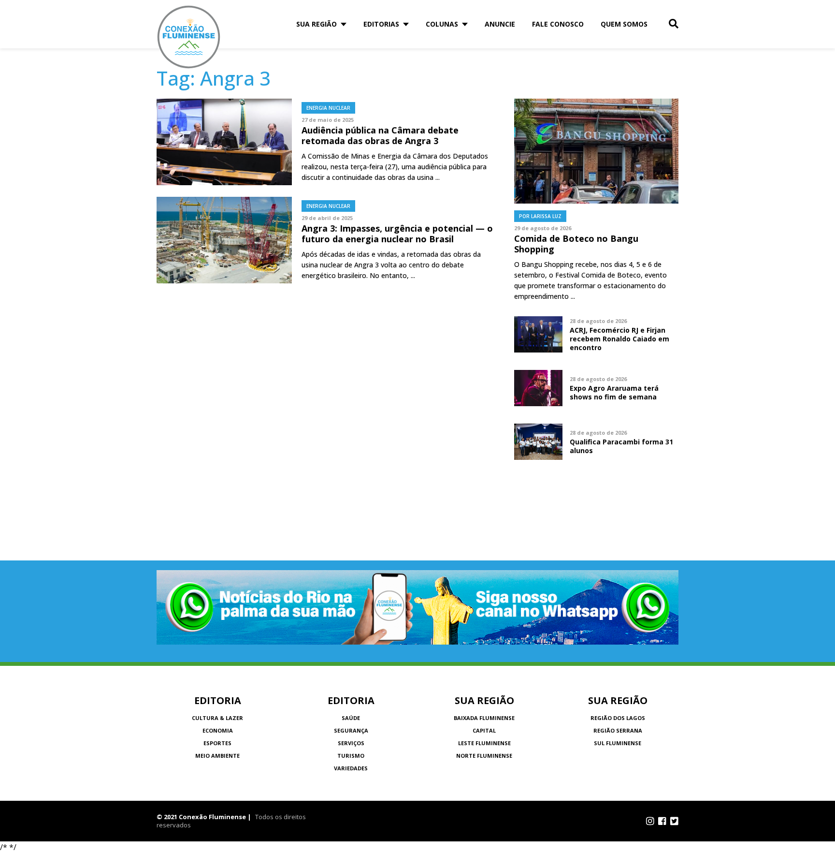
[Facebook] (662, 821)
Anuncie (500, 24)
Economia (217, 730)
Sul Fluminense (617, 743)
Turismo (350, 755)
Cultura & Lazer (217, 717)
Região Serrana (617, 730)
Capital (484, 730)
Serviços (351, 743)
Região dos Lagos (617, 717)
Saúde (351, 717)
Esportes (217, 743)
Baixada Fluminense (484, 717)
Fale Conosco (558, 24)
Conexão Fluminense (189, 37)
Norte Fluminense (484, 755)
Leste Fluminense (484, 743)
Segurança (351, 730)
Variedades (351, 768)
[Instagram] (650, 821)
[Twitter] (674, 821)
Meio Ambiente (217, 755)
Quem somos (624, 24)
